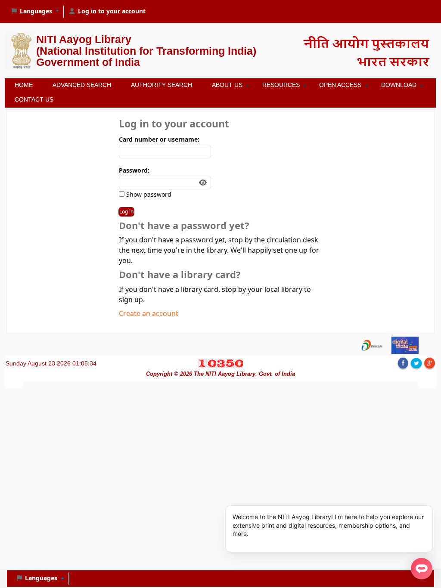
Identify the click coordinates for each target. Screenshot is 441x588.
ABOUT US (227, 84)
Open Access (340, 84)
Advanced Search (82, 84)
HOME (24, 84)
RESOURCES (281, 84)
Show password (147, 194)
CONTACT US (34, 99)
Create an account (148, 314)
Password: (134, 170)
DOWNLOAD (398, 84)
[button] (34, 11)
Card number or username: (159, 139)
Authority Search (161, 84)
